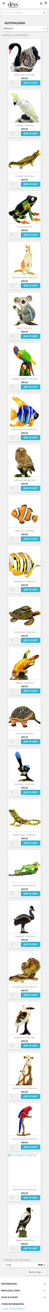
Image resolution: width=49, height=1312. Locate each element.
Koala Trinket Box (24, 328)
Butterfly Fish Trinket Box (25, 581)
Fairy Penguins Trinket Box (24, 1189)
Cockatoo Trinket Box (24, 125)
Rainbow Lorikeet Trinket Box (24, 378)
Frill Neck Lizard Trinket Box (24, 987)
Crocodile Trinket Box (24, 176)
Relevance (24, 28)
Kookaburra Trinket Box (24, 1037)
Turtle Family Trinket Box (24, 632)
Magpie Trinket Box (24, 1240)
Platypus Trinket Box (24, 683)
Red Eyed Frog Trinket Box (24, 885)
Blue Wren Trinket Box (24, 784)
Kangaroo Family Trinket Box (24, 277)
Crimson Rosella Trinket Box (24, 1139)
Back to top (36, 1272)
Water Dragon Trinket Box (24, 835)
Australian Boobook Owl (24, 480)
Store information (12, 1304)
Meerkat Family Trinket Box (24, 1088)
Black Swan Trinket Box (25, 74)
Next (42, 1265)
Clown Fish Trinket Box (24, 531)
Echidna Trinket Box (24, 733)
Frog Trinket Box (24, 226)
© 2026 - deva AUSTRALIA (13, 1308)
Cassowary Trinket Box (24, 936)
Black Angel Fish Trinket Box (24, 429)
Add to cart (30, 82)
